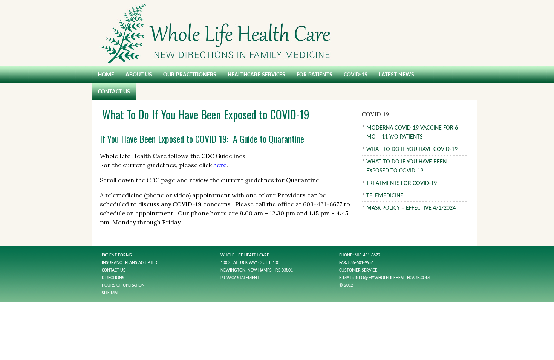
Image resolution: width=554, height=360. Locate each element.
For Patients (314, 75)
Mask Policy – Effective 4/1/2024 (411, 208)
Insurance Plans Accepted (129, 263)
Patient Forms (117, 255)
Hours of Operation (123, 285)
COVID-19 (355, 75)
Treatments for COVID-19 (401, 183)
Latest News (396, 75)
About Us (138, 75)
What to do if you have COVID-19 (412, 149)
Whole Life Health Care (277, 33)
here (219, 165)
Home (106, 75)
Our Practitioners (189, 75)
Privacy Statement (239, 278)
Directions (113, 278)
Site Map (110, 293)
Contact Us (114, 92)
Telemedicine (384, 196)
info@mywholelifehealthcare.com (392, 278)
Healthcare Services (256, 75)
